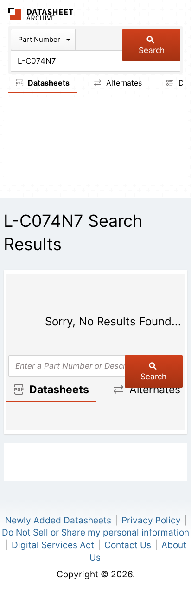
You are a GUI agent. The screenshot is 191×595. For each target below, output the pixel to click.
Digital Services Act (53, 545)
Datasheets (48, 82)
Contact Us (127, 545)
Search (152, 50)
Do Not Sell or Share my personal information (95, 532)
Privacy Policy (151, 520)
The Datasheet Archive (41, 14)
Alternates (123, 82)
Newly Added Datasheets (58, 520)
